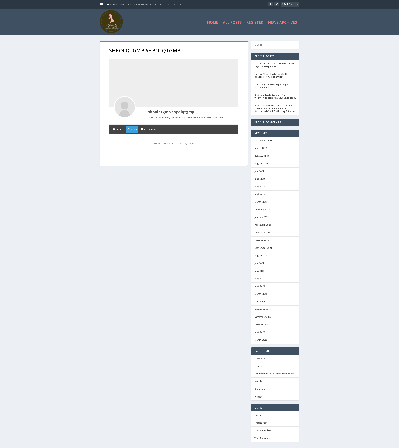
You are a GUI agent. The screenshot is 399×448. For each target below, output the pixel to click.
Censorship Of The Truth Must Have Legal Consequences (274, 65)
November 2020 (262, 316)
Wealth (258, 396)
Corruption (260, 358)
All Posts (232, 23)
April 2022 (259, 194)
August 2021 (261, 255)
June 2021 (259, 270)
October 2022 (261, 155)
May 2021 (259, 278)
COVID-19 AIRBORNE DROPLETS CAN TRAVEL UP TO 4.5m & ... (151, 4)
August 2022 (261, 163)
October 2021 (261, 240)
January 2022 (261, 217)
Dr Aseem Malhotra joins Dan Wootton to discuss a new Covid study (275, 96)
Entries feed (261, 422)
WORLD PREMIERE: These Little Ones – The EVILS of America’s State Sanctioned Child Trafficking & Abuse (274, 108)
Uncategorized (262, 389)
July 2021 (259, 263)
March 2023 (260, 148)
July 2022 (259, 171)
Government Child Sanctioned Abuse (274, 373)
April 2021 (259, 286)
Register (254, 23)
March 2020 (260, 339)
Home (212, 23)
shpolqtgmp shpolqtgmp (171, 111)
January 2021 (261, 301)
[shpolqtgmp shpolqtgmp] (125, 107)
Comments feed (263, 430)
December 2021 (262, 224)
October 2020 (261, 324)
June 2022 (259, 178)
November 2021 (262, 232)
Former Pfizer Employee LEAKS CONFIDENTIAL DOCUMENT (270, 75)
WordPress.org (262, 438)
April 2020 (259, 332)
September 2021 (263, 247)
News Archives (282, 23)
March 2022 (260, 201)
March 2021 (260, 293)
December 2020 (262, 309)
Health (258, 381)
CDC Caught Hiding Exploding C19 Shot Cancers (272, 86)
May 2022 (259, 186)
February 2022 (262, 209)
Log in (257, 415)
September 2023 (263, 140)
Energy (258, 365)
